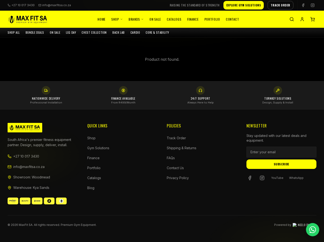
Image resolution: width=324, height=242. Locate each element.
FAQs (171, 158)
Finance (193, 19)
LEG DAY (71, 32)
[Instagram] (312, 5)
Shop (115, 19)
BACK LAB (118, 32)
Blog (90, 188)
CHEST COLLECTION (94, 32)
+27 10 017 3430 (26, 156)
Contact (232, 19)
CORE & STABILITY (157, 32)
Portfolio (212, 19)
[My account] (302, 19)
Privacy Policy (178, 178)
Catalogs (174, 19)
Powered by (295, 225)
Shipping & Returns (181, 148)
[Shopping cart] (312, 19)
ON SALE (55, 32)
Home (101, 19)
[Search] (292, 19)
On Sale (155, 19)
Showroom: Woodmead (31, 177)
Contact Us (175, 168)
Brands (134, 19)
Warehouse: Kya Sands (31, 188)
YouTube (277, 178)
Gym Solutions (98, 148)
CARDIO (135, 32)
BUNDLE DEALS (35, 32)
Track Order (176, 138)
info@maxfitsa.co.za (56, 5)
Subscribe (281, 164)
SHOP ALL (14, 32)
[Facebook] (303, 5)
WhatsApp (296, 178)
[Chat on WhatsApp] (312, 229)
